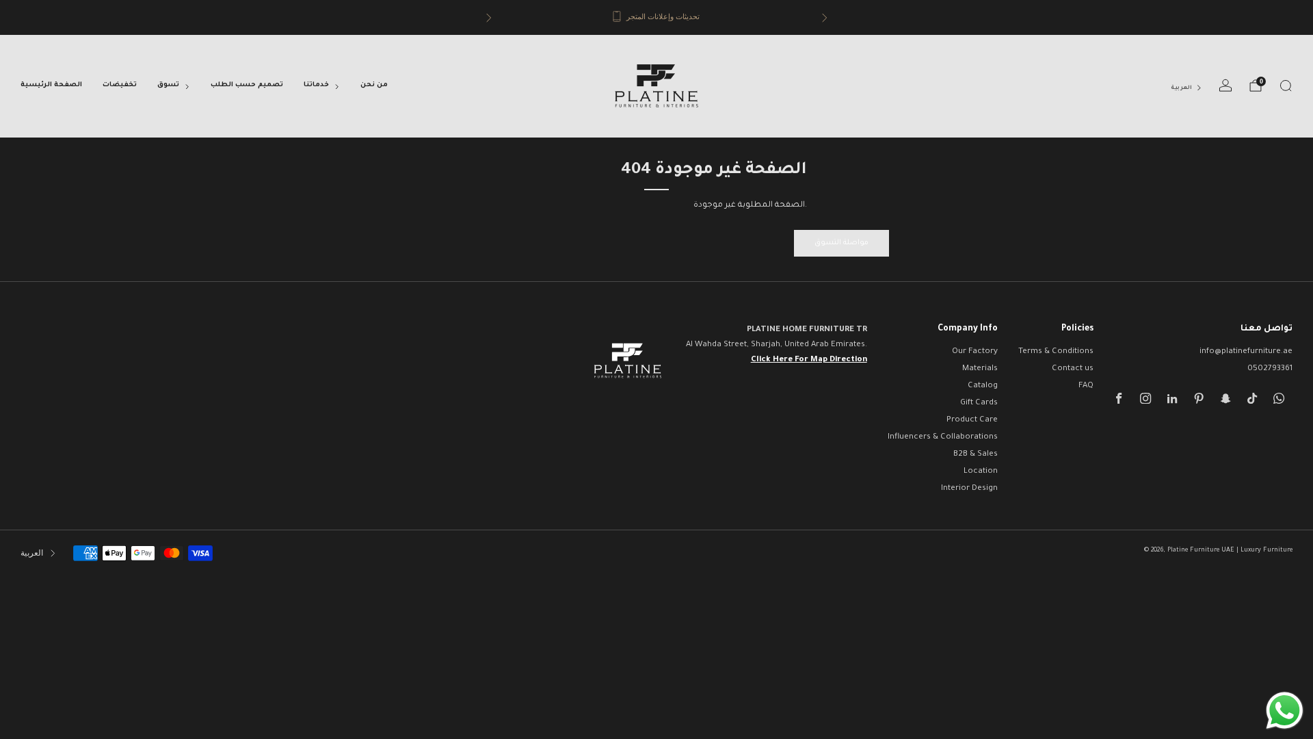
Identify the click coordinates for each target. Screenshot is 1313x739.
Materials (980, 369)
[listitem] (656, 17)
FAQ (1085, 386)
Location (981, 471)
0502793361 (1269, 369)
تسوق (168, 85)
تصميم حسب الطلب (247, 85)
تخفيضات (120, 85)
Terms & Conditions (1055, 352)
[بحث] (1285, 85)
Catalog (983, 386)
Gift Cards (979, 403)
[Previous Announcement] (489, 18)
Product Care (972, 420)
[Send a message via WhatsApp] (1284, 710)
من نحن (374, 85)
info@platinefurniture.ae (1245, 352)
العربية (1181, 88)
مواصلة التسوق (841, 243)
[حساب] (1225, 85)
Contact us (1072, 369)
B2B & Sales (975, 454)
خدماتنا (316, 85)
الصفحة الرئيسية (51, 85)
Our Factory (975, 352)
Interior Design (969, 488)
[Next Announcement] (825, 18)
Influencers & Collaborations (943, 437)
